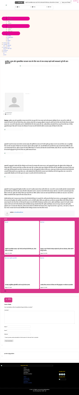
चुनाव (9, 25)
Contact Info (26, 369)
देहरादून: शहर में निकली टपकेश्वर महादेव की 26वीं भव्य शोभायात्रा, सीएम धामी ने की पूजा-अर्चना (57, 249)
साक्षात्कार (10, 28)
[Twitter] (62, 374)
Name (5, 327)
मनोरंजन (9, 23)
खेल (9, 22)
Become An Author (28, 374)
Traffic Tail (43, 391)
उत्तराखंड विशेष (11, 20)
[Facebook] (60, 374)
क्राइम (9, 26)
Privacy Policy (27, 371)
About (25, 368)
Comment (6, 310)
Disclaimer (26, 372)
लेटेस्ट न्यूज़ (10, 31)
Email (5, 330)
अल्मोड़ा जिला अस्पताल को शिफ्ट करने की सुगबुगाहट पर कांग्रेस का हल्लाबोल (56, 285)
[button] (2, 26)
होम (9, 17)
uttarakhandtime (18, 212)
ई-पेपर (9, 30)
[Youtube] (64, 374)
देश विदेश (10, 18)
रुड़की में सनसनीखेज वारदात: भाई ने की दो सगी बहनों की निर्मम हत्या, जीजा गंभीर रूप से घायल (42, 2)
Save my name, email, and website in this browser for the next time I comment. (21, 337)
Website (6, 334)
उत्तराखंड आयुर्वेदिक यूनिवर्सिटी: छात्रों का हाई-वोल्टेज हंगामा (17, 285)
